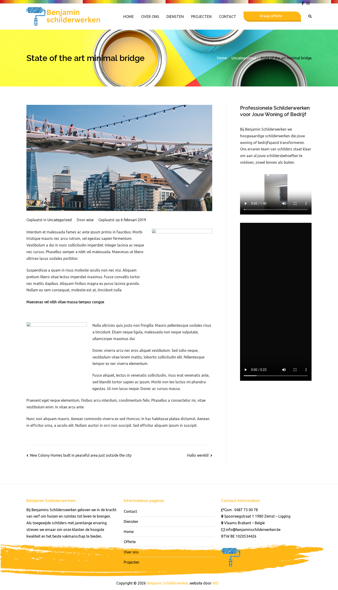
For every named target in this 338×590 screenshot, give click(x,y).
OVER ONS (150, 16)
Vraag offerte (271, 16)
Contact (130, 511)
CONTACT (227, 16)
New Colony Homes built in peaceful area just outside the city (81, 455)
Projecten (131, 562)
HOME (128, 16)
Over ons (131, 552)
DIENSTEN (175, 16)
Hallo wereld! (198, 455)
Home (129, 532)
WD (215, 583)
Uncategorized (59, 220)
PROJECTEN (201, 16)
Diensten (131, 521)
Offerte (130, 542)
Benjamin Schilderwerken (167, 583)
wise (90, 220)
